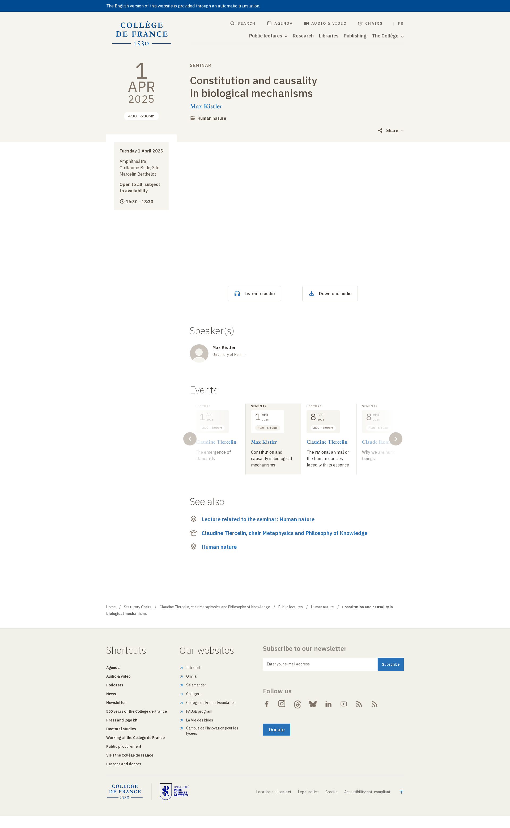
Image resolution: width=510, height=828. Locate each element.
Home (111, 607)
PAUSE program (199, 711)
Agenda (283, 23)
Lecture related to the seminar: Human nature (258, 519)
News (111, 693)
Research (303, 36)
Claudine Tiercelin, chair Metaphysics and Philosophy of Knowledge (284, 533)
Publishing (355, 36)
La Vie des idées (199, 720)
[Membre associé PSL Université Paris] (174, 791)
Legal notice (308, 791)
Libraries (328, 36)
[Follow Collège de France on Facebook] (266, 704)
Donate (277, 730)
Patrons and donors (123, 764)
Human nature (211, 118)
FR (401, 23)
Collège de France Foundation (211, 702)
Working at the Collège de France (135, 737)
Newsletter (116, 702)
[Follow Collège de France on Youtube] (343, 704)
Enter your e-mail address (288, 664)
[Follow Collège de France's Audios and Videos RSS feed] (374, 704)
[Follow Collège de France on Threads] (297, 704)
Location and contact (273, 791)
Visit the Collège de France (129, 755)
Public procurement (123, 746)
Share (392, 130)
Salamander (196, 685)
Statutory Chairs (137, 607)
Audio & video (329, 23)
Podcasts (114, 685)
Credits (331, 791)
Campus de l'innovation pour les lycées (212, 731)
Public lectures (290, 607)
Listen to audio (260, 293)
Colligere (194, 693)
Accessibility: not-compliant (367, 791)
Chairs (374, 23)
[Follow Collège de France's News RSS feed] (359, 704)
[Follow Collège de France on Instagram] (282, 704)
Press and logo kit (122, 720)
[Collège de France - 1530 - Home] (141, 33)
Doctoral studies (121, 729)
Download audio (335, 293)
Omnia (191, 676)
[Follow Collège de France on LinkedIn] (328, 704)
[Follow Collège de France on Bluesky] (313, 704)
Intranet (193, 667)
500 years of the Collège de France (136, 711)
